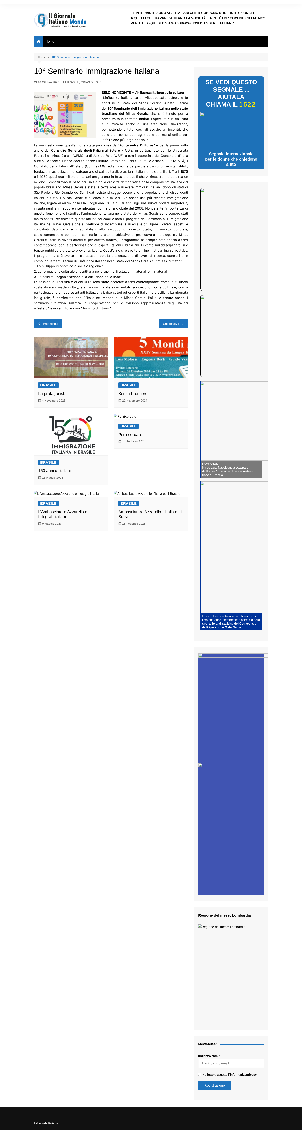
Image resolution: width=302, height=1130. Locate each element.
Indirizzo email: (209, 1056)
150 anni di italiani (54, 470)
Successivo (171, 323)
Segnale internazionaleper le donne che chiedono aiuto (231, 159)
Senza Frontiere (133, 393)
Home (49, 41)
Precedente (50, 323)
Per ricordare (130, 434)
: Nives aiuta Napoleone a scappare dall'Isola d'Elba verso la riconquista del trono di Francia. (228, 469)
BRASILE (73, 82)
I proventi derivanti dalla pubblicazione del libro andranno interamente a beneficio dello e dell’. (231, 621)
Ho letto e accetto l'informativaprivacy (229, 1074)
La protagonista (52, 393)
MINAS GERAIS (91, 82)
